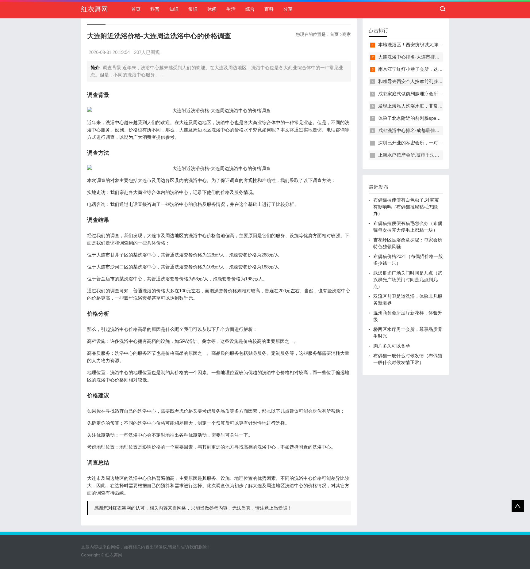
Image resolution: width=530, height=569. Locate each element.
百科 (269, 9)
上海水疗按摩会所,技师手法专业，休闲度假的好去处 (431, 154)
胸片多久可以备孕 (391, 345)
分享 (288, 9)
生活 (231, 9)
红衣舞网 (94, 9)
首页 (135, 9)
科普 (154, 9)
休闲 (212, 9)
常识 (193, 9)
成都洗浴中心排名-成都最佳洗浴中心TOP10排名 (427, 130)
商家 (346, 34)
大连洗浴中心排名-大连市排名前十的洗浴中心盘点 (429, 56)
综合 (250, 9)
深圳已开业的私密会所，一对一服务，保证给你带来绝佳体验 (440, 142)
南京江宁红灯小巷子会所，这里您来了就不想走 (426, 69)
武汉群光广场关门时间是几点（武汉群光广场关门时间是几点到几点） (407, 279)
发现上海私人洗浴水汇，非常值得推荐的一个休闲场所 (433, 105)
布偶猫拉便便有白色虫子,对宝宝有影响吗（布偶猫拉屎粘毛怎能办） (406, 206)
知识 (174, 9)
